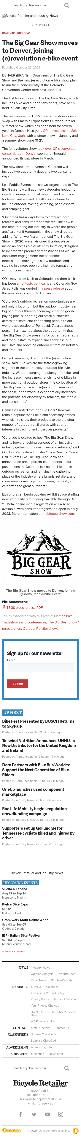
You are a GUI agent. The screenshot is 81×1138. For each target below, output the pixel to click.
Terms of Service (65, 999)
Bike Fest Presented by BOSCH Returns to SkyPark (38, 723)
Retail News (39, 980)
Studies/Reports (62, 980)
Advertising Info (41, 1047)
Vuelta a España (14, 889)
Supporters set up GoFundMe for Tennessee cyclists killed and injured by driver (38, 833)
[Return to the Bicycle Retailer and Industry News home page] (30, 16)
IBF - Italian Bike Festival (21, 935)
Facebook (20, 1114)
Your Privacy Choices (45, 1005)
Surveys (36, 987)
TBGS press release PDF (24, 608)
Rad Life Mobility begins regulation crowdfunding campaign (34, 811)
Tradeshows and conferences (24, 622)
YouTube (47, 1114)
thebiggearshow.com (58, 514)
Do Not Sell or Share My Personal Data (53, 1013)
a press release (52, 288)
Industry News (20, 33)
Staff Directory (40, 1028)
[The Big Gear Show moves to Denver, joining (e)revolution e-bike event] (40, 587)
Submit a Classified (43, 1040)
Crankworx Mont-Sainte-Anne (25, 920)
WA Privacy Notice (43, 1021)
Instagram (60, 1114)
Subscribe (37, 1054)
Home (5, 33)
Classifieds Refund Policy (47, 993)
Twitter (34, 1114)
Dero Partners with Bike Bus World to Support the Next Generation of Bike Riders (36, 770)
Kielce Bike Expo (15, 904)
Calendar (52, 987)
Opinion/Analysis (42, 974)
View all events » (13, 951)
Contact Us (61, 1028)
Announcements (27, 732)
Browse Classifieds (43, 1034)
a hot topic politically (32, 283)
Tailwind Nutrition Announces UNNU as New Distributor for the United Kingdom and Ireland (39, 745)
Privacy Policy (40, 999)
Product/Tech (66, 974)
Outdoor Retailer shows (40, 628)
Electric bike (63, 616)
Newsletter (56, 1054)
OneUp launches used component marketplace (33, 791)
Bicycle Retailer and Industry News (37, 873)
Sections (40, 24)
